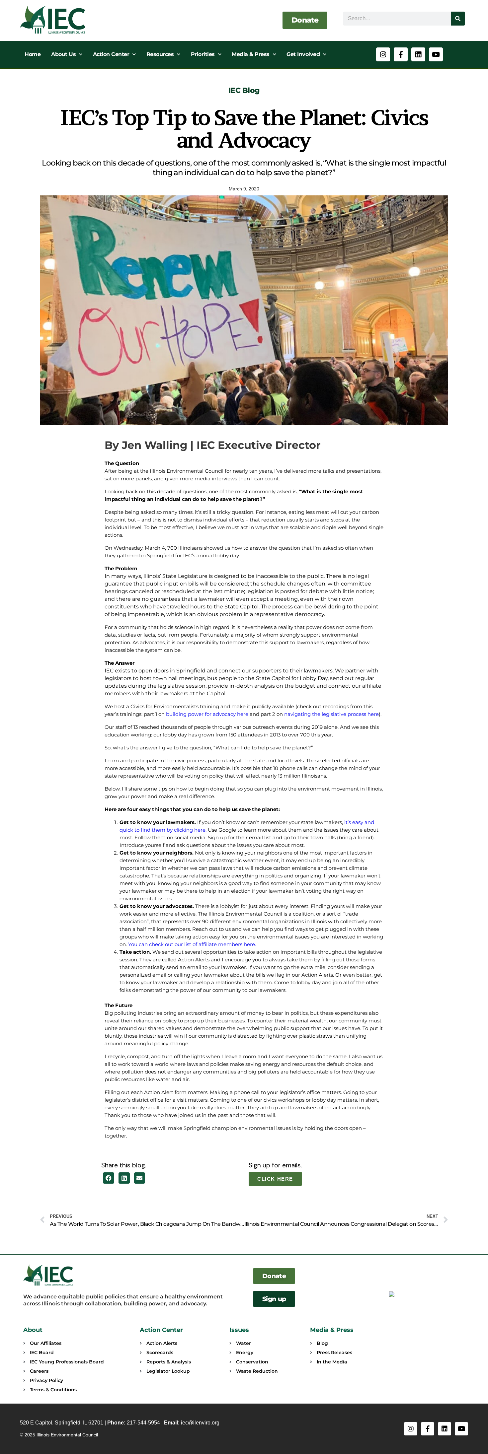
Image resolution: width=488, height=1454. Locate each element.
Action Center (111, 54)
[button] (108, 1178)
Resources (160, 54)
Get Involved (303, 54)
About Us (63, 54)
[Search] (458, 19)
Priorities (203, 54)
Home (33, 54)
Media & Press (251, 54)
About (32, 1330)
